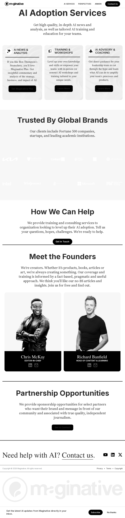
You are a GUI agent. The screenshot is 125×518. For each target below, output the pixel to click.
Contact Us (113, 4)
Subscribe (95, 512)
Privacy (100, 468)
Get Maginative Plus (22, 88)
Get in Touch (62, 241)
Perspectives (84, 4)
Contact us (77, 455)
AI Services (69, 4)
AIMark (98, 4)
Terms (108, 468)
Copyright (119, 468)
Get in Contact (62, 427)
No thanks (111, 512)
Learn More (64, 88)
